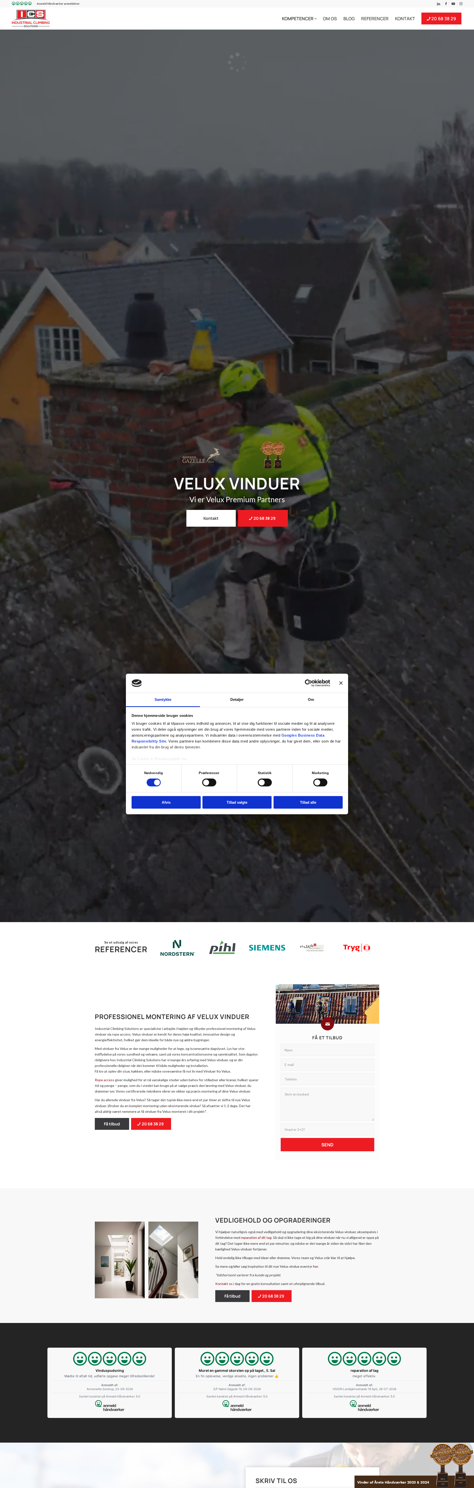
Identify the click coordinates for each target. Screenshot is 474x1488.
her (184, 759)
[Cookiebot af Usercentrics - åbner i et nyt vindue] (308, 683)
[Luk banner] (341, 683)
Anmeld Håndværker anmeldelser (58, 3)
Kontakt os (224, 1284)
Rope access (104, 1080)
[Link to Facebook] (446, 3)
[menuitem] (21, 3)
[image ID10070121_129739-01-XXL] (175, 1262)
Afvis (166, 802)
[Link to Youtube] (453, 3)
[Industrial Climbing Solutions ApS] (30, 18)
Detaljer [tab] (237, 699)
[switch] (209, 782)
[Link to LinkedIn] (438, 3)
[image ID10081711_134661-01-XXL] (121, 1262)
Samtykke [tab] (163, 699)
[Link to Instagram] (461, 3)
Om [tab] (311, 699)
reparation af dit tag (256, 1237)
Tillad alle (308, 802)
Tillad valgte (237, 802)
